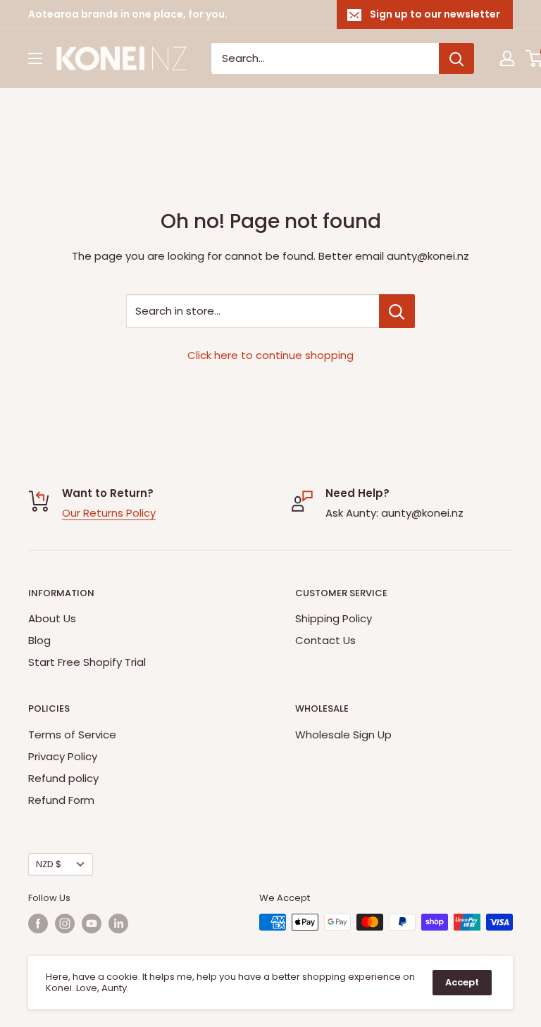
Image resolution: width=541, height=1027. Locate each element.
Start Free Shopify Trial (87, 662)
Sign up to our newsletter (435, 14)
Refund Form (61, 800)
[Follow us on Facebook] (38, 923)
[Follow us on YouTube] (91, 923)
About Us (52, 618)
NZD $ (48, 864)
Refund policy (63, 778)
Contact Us (325, 640)
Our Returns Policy (109, 512)
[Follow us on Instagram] (65, 923)
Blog (39, 640)
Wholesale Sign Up (343, 734)
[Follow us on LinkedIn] (118, 923)
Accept (462, 982)
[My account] (507, 58)
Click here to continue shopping (270, 355)
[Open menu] (35, 58)
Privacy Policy (62, 756)
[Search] (456, 58)
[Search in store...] (397, 311)
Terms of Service (72, 734)
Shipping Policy (333, 618)
